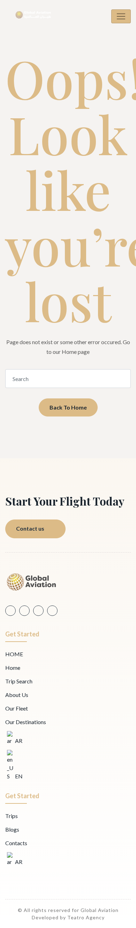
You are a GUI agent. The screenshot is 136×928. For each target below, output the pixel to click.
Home (12, 667)
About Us (16, 694)
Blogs (12, 829)
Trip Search (18, 681)
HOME (14, 654)
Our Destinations (25, 722)
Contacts (16, 843)
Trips (11, 815)
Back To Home (68, 407)
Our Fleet (16, 708)
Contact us (30, 528)
